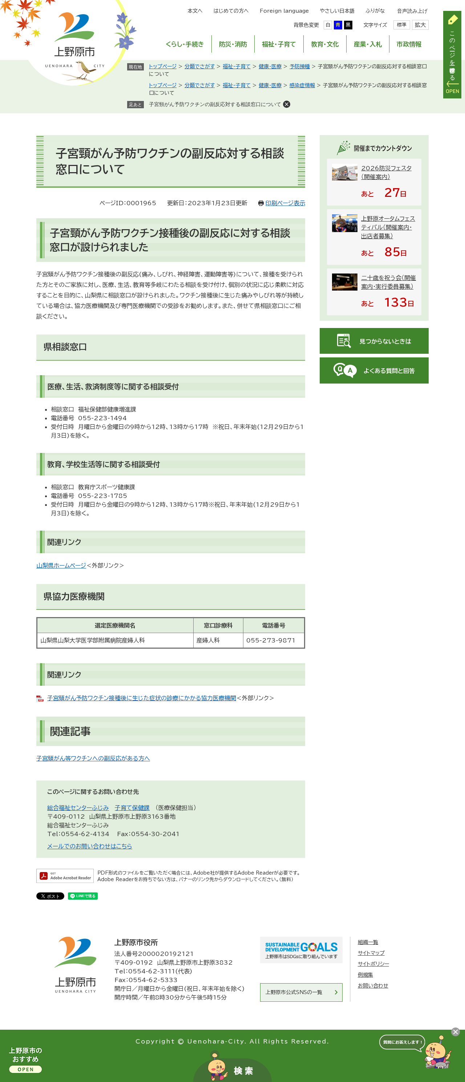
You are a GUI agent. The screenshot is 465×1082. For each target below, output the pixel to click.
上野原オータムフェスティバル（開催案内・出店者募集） (388, 227)
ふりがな (375, 10)
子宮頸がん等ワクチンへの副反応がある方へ (93, 758)
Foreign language (284, 10)
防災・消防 (233, 44)
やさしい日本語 (337, 10)
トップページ (163, 66)
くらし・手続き (185, 44)
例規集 (365, 974)
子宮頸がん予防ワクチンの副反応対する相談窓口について (215, 104)
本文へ (195, 10)
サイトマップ (371, 953)
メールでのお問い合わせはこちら (89, 846)
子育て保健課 (132, 808)
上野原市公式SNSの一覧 (294, 992)
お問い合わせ (373, 985)
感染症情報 (302, 85)
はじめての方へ (231, 10)
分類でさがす (200, 66)
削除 (286, 104)
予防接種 (300, 66)
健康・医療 (270, 66)
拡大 (420, 25)
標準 (402, 25)
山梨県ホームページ (61, 565)
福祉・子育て (279, 44)
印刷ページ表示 (285, 203)
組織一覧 (368, 942)
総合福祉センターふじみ (78, 808)
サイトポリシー (373, 963)
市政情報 (409, 44)
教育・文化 (325, 44)
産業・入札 (368, 44)
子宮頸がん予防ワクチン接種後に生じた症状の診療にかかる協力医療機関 (141, 698)
